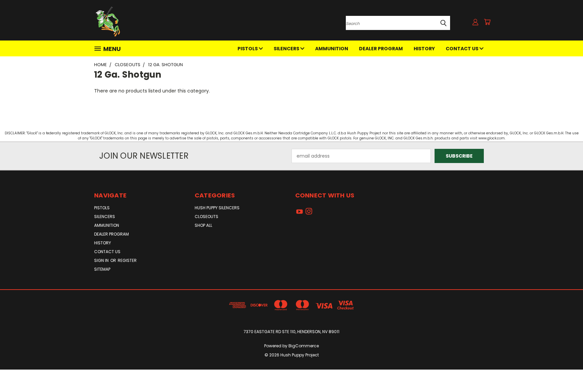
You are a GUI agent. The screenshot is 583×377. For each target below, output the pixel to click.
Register (127, 260)
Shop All (203, 225)
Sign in (102, 260)
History (424, 48)
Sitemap (102, 269)
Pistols (248, 48)
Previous (565, 356)
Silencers (287, 48)
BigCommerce (303, 346)
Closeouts (206, 216)
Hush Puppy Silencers (217, 208)
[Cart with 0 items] (487, 22)
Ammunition (331, 48)
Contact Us (462, 48)
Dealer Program (381, 48)
